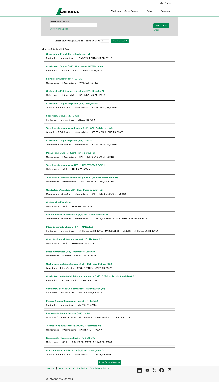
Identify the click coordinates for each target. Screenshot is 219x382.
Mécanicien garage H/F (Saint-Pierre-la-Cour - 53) (71, 153)
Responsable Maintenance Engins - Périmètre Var (71, 338)
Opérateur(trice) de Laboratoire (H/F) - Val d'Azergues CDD (75, 351)
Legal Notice (64, 368)
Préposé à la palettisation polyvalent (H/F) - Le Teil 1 (72, 301)
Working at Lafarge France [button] (124, 11)
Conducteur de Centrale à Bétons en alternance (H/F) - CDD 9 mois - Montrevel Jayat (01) (91, 276)
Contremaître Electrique (58, 202)
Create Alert (120, 41)
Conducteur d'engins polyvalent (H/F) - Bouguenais (72, 104)
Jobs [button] (149, 11)
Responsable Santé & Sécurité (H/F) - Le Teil (68, 314)
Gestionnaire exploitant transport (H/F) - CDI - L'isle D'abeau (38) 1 (79, 264)
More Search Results (109, 362)
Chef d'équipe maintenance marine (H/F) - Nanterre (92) (74, 239)
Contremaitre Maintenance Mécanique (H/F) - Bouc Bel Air (75, 91)
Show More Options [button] (59, 29)
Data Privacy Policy (99, 368)
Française (166, 11)
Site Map (50, 368)
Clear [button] (156, 30)
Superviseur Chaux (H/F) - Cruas (62, 116)
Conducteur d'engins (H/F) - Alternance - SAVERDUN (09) (74, 66)
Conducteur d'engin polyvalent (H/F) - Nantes (69, 141)
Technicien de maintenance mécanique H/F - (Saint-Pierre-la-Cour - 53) (82, 178)
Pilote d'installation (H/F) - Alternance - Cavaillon (70, 252)
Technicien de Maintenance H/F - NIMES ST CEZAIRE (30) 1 (75, 165)
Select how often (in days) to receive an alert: (77, 41)
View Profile (165, 3)
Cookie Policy (80, 368)
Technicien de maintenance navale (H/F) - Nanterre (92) (73, 326)
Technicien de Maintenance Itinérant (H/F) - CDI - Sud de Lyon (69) (79, 128)
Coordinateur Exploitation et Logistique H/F (68, 54)
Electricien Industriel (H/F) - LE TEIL (64, 79)
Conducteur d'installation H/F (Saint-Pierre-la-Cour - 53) (74, 190)
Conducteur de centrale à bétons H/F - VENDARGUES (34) (75, 289)
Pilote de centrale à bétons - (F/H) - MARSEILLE (69, 227)
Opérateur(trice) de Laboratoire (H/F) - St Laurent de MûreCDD (77, 215)
